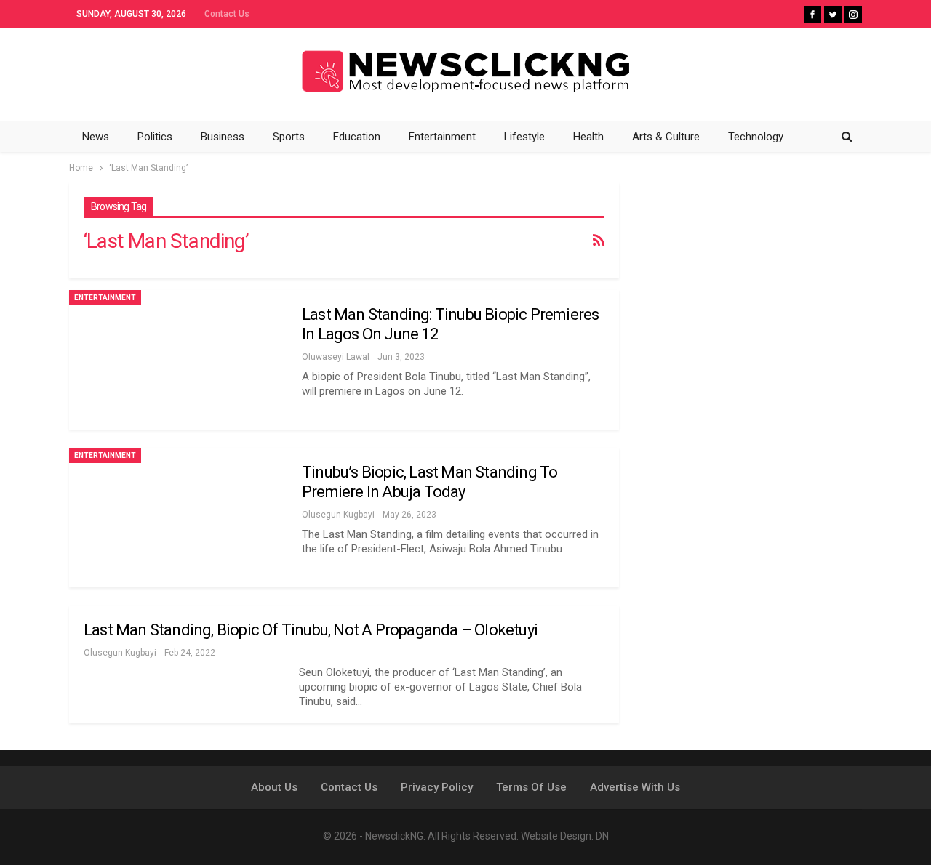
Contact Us (226, 14)
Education (356, 136)
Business (222, 136)
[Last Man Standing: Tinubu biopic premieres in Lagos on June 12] (178, 360)
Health (588, 136)
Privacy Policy (437, 787)
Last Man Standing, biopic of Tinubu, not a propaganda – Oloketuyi (311, 630)
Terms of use (531, 787)
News (95, 136)
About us (274, 787)
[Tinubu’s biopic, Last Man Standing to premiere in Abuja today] (178, 517)
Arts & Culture (666, 136)
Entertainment (442, 136)
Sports (289, 136)
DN (602, 836)
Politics (154, 136)
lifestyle (524, 136)
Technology (755, 136)
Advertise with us (635, 787)
